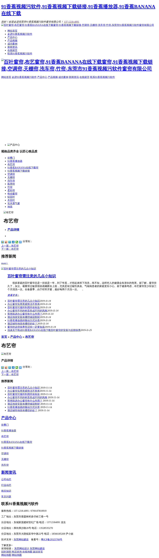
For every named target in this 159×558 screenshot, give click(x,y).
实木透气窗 (13, 203)
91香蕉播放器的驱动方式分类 (23, 320)
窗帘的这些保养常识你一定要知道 (26, 327)
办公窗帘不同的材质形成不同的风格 (27, 310)
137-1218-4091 (71, 21)
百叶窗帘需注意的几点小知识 (31, 276)
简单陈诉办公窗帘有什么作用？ (24, 400)
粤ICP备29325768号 (51, 539)
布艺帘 (11, 164)
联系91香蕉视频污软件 (19, 53)
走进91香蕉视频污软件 (19, 34)
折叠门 (11, 158)
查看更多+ (13, 295)
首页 (4, 336)
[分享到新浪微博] (6, 242)
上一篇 (10, 245)
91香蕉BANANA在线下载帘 (22, 167)
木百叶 (11, 200)
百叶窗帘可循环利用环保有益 (23, 307)
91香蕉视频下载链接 (18, 171)
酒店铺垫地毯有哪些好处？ (22, 410)
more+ (4, 263)
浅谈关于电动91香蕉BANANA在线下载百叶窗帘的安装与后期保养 (44, 330)
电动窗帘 (12, 193)
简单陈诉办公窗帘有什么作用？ (24, 314)
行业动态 (6, 485)
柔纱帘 (11, 190)
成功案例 (12, 43)
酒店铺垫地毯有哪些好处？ (22, 323)
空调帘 (11, 174)
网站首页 (12, 30)
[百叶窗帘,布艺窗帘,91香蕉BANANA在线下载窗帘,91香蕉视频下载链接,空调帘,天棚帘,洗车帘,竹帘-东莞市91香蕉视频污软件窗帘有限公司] (77, 25)
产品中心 (12, 37)
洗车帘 (11, 180)
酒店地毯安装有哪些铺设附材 (23, 317)
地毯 (9, 206)
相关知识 (6, 491)
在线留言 (12, 50)
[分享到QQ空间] (2, 242)
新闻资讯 (12, 47)
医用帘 (11, 184)
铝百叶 (11, 197)
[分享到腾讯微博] (9, 242)
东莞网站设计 (21, 548)
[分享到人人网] (13, 242)
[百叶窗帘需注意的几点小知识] (18, 268)
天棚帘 (11, 177)
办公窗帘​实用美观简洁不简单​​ (23, 304)
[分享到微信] (17, 242)
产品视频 (12, 40)
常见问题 (6, 496)
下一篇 (10, 249)
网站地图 (6, 555)
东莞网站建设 (21, 539)
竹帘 (9, 187)
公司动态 (6, 479)
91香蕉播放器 (14, 161)
